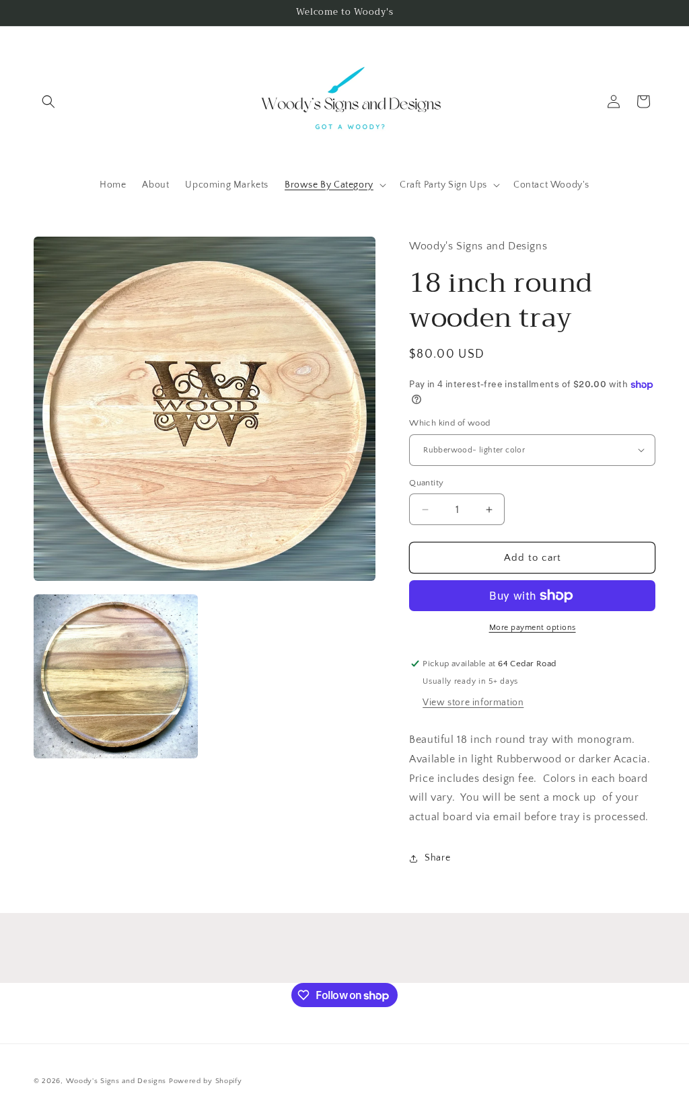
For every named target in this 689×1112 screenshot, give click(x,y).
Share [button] (437, 857)
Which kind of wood (449, 423)
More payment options (532, 627)
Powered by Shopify (205, 1081)
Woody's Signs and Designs (116, 1081)
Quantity (426, 482)
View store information (473, 702)
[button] (48, 101)
